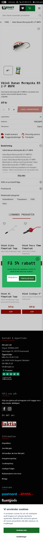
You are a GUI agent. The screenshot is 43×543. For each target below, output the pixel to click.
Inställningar (21, 537)
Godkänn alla (21, 530)
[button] (37, 259)
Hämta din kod (27, 278)
